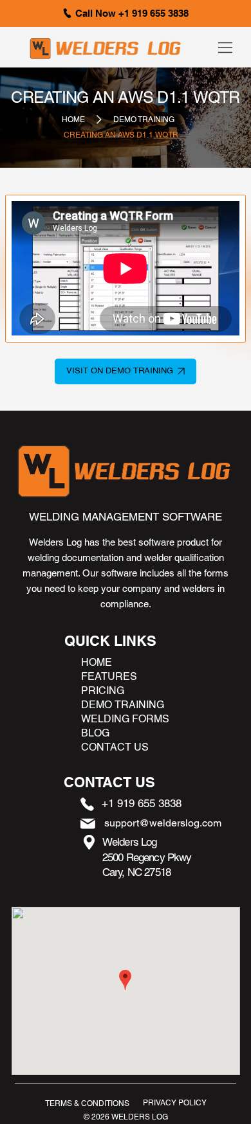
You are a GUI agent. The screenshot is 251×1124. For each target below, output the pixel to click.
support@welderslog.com (162, 823)
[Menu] (226, 47)
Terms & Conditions (87, 1103)
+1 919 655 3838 (141, 803)
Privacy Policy (175, 1102)
